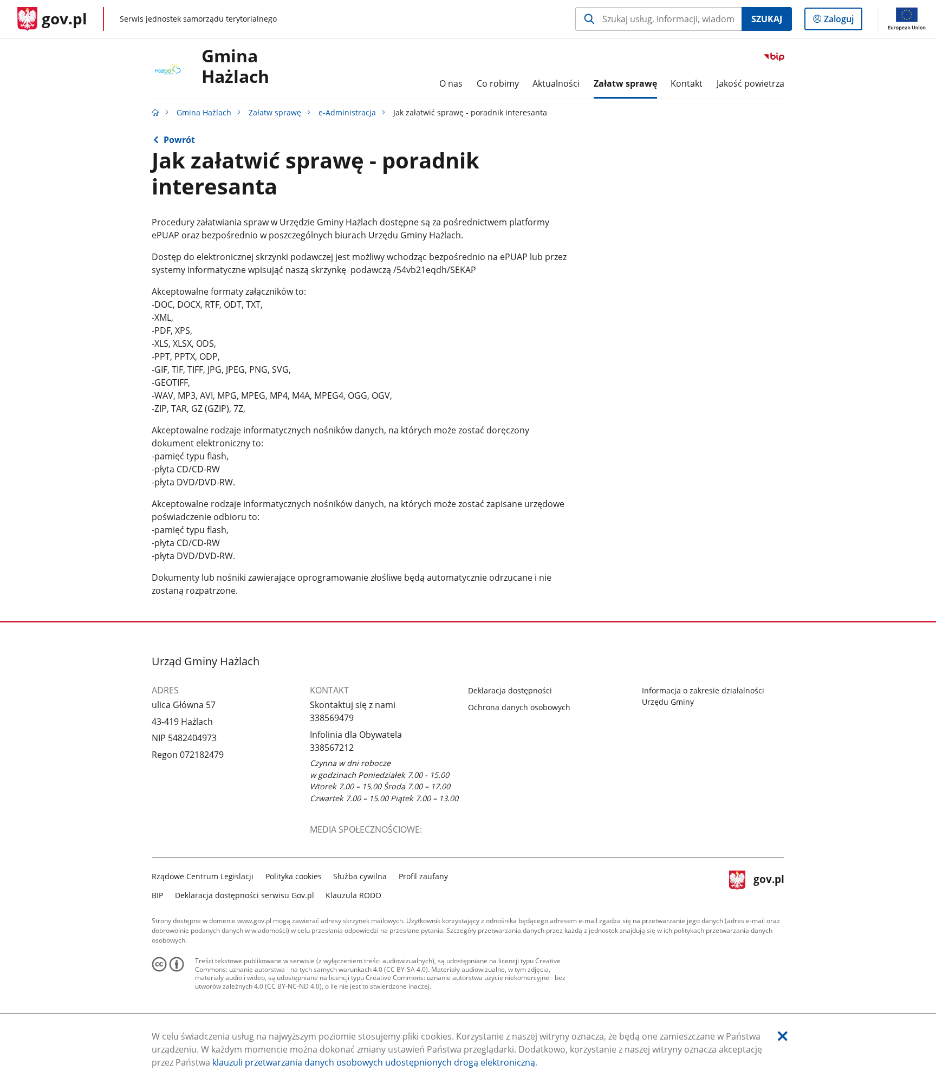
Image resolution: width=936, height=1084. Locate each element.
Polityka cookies (293, 876)
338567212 (332, 748)
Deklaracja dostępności (510, 690)
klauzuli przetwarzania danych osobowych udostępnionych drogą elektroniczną (373, 1062)
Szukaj (766, 19)
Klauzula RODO (353, 895)
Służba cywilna (360, 876)
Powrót (179, 140)
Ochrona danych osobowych (519, 707)
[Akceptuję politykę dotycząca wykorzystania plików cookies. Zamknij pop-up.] (782, 1036)
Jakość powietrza (750, 83)
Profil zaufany (423, 876)
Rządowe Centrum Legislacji (202, 876)
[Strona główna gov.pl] (155, 112)
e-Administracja (347, 112)
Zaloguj (842, 21)
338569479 (332, 718)
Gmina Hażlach (235, 67)
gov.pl (768, 884)
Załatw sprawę (275, 112)
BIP (157, 895)
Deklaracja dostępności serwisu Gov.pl (244, 895)
